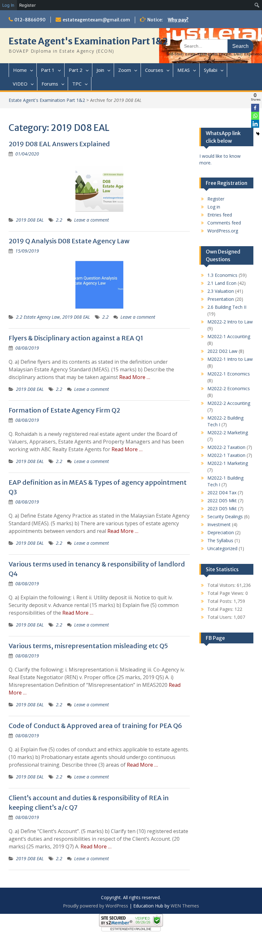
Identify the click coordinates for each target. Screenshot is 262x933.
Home (20, 70)
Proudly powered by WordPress (95, 906)
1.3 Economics (222, 275)
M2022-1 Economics (228, 374)
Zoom (124, 70)
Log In (8, 5)
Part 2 (75, 70)
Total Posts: (220, 601)
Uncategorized (222, 548)
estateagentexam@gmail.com (96, 20)
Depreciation (220, 532)
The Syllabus (220, 540)
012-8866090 (30, 20)
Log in (213, 207)
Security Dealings (225, 516)
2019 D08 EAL (30, 220)
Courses (154, 70)
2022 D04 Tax (221, 492)
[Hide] (257, 133)
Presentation (220, 299)
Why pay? (178, 20)
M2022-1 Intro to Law (230, 359)
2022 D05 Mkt (222, 500)
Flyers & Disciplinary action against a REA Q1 (76, 338)
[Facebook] (255, 108)
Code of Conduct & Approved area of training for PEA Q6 (95, 726)
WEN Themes (185, 906)
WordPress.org (222, 231)
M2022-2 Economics (228, 388)
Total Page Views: (226, 593)
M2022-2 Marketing (227, 432)
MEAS (183, 70)
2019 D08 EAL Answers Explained (59, 144)
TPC (76, 83)
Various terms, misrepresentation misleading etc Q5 (88, 646)
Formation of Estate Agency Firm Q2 (64, 410)
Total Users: (220, 617)
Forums (50, 83)
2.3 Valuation (220, 291)
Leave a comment (91, 220)
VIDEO (20, 83)
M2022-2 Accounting (228, 403)
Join (100, 70)
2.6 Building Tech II (226, 307)
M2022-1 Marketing (227, 463)
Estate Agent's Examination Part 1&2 (88, 41)
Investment (219, 524)
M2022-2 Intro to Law (230, 322)
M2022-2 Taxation (226, 447)
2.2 (59, 220)
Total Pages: (221, 609)
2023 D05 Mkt (222, 508)
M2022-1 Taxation (226, 455)
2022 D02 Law (222, 351)
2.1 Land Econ (221, 283)
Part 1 (48, 70)
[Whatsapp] (255, 116)
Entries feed (219, 215)
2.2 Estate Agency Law (38, 317)
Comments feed (224, 223)
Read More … (134, 377)
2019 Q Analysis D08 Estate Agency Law (69, 241)
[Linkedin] (255, 124)
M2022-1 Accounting (228, 336)
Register (27, 5)
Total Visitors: (222, 585)
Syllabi (210, 70)
